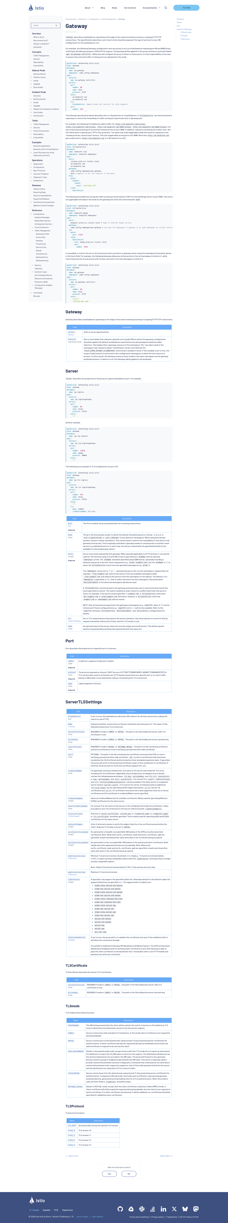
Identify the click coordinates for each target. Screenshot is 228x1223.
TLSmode (71, 727)
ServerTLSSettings (74, 621)
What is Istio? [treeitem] (38, 37)
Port (69, 526)
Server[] (71, 335)
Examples (36, 142)
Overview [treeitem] (37, 96)
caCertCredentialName (77, 806)
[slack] (141, 1209)
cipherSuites (74, 879)
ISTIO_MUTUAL (74, 1073)
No (129, 1173)
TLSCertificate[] (73, 816)
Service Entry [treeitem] (41, 247)
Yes (109, 1173)
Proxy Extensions (42, 227)
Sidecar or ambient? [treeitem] (41, 44)
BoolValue (71, 940)
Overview (36, 33)
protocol (72, 672)
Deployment (38, 164)
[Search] (166, 7)
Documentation (71, 19)
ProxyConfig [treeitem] (41, 244)
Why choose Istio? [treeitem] (40, 40)
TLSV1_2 (71, 1140)
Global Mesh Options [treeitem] (42, 220)
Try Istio (186, 7)
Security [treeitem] (36, 59)
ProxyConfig (165, 1156)
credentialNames (75, 798)
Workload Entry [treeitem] (42, 257)
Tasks (35, 120)
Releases (36, 185)
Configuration (38, 167)
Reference (37, 210)
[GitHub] (120, 1209)
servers (71, 332)
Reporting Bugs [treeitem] (39, 192)
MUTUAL (71, 1041)
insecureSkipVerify (76, 937)
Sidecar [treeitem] (39, 250)
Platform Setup (39, 77)
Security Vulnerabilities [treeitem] (42, 195)
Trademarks (171, 1217)
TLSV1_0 (71, 1130)
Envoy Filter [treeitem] (40, 237)
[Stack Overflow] (152, 1209)
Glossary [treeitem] (36, 296)
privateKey (73, 739)
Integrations (38, 180)
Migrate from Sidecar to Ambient (46, 109)
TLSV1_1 (71, 1135)
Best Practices (39, 170)
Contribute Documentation (44, 202)
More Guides (38, 87)
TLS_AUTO (72, 1126)
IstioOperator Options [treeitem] (43, 224)
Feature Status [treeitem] (39, 189)
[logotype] (37, 1202)
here (120, 882)
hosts (70, 554)
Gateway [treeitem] (39, 240)
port (70, 523)
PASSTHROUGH (73, 1025)
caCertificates (74, 747)
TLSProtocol (72, 858)
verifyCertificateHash (78, 842)
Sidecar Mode (38, 70)
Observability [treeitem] (38, 62)
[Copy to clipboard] (170, 62)
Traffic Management (41, 124)
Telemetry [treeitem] (38, 268)
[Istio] (36, 8)
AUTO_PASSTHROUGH (75, 1051)
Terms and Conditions (139, 1217)
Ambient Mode (39, 92)
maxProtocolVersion (76, 872)
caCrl (70, 754)
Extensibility (38, 137)
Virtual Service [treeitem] (41, 254)
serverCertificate (76, 732)
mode (70, 724)
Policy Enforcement (41, 131)
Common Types (41, 272)
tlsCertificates (75, 814)
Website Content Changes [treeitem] (43, 205)
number (71, 661)
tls (69, 618)
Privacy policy (157, 1217)
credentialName (74, 771)
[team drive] (131, 1209)
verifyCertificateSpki (78, 832)
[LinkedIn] (163, 1209)
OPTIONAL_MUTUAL (75, 1087)
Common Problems (41, 174)
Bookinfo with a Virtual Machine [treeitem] (45, 149)
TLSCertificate (185, 32)
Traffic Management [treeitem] (41, 55)
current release (82, 1216)
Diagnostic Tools (40, 177)
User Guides (38, 112)
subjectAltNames (75, 824)
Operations (37, 160)
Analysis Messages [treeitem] (42, 217)
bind (70, 535)
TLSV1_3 (71, 1145)
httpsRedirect (74, 716)
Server (179, 22)
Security (36, 127)
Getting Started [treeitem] (39, 74)
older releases (97, 1216)
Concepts (36, 52)
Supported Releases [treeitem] (41, 199)
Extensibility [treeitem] (38, 65)
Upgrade (36, 84)
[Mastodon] (196, 1209)
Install (35, 80)
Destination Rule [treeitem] (42, 234)
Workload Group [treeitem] (42, 260)
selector (72, 339)
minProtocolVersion (76, 856)
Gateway (180, 19)
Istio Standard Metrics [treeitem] (43, 275)
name (70, 626)
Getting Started (39, 99)
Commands (37, 293)
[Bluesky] (185, 1209)
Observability (38, 134)
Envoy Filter (73, 1156)
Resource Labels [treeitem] (41, 282)
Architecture (38, 115)
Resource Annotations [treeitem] (43, 278)
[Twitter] (174, 1209)
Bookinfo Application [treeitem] (41, 146)
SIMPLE (71, 1033)
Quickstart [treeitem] (37, 47)
